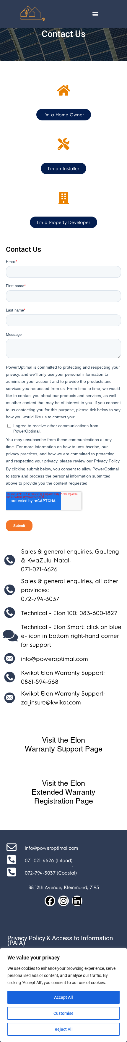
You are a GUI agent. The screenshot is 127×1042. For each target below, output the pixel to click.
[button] (95, 14)
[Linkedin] (77, 901)
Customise (63, 1013)
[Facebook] (50, 901)
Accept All (63, 997)
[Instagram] (63, 901)
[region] (63, 995)
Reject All (64, 1029)
